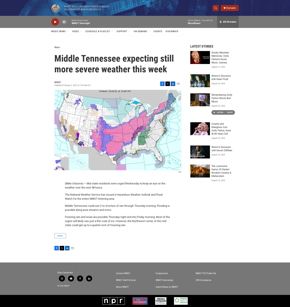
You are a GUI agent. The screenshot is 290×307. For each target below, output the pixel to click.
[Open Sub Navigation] (68, 31)
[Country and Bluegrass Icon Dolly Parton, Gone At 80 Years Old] (200, 128)
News (57, 47)
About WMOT (122, 287)
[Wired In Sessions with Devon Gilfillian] (200, 152)
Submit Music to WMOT (167, 287)
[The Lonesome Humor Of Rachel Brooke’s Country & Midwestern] (200, 171)
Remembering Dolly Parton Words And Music (221, 98)
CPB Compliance (203, 280)
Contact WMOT (123, 273)
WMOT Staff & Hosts (126, 280)
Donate (231, 8)
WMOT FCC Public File (206, 273)
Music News (58, 31)
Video (75, 31)
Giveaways (171, 31)
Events (158, 31)
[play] (55, 22)
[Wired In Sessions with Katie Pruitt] (200, 80)
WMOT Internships (164, 280)
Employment (162, 273)
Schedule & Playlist (97, 31)
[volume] (64, 22)
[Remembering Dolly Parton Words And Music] (200, 99)
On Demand (140, 31)
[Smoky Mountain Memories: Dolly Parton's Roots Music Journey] (200, 57)
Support (122, 31)
